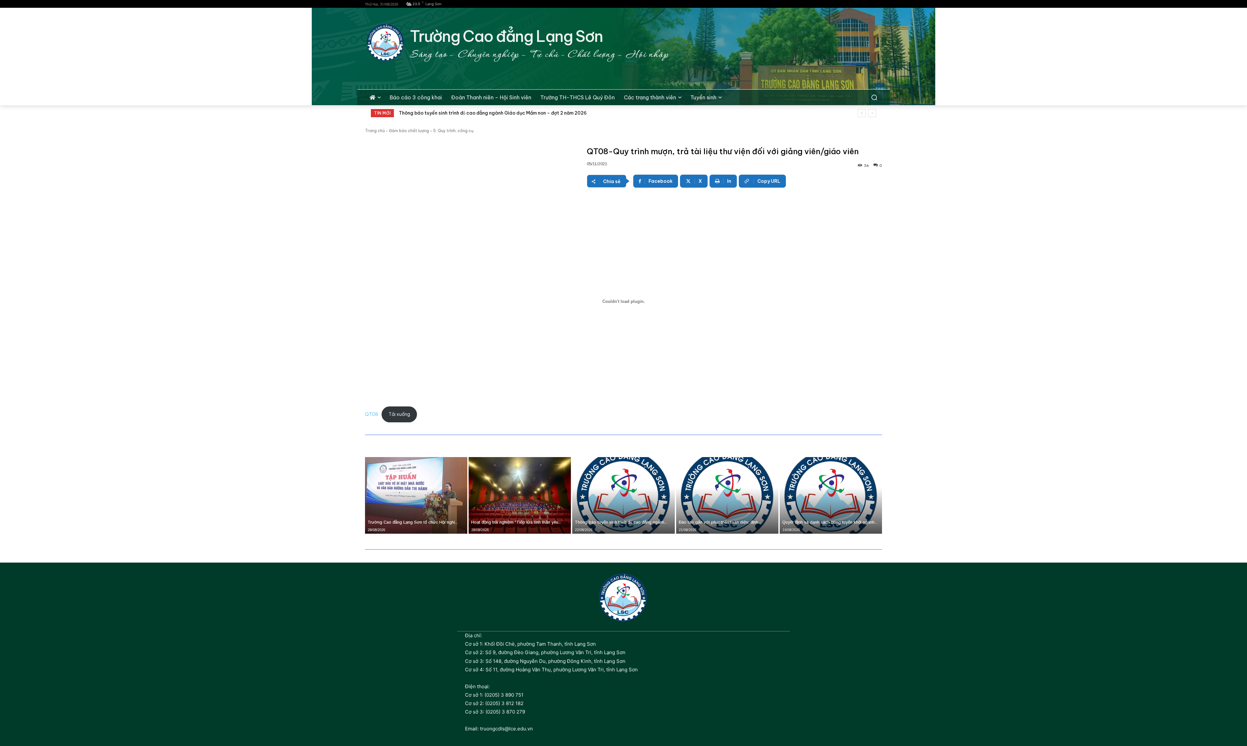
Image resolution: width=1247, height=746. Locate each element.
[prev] (862, 113)
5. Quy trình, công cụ (453, 130)
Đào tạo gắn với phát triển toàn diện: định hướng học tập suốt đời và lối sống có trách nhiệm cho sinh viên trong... (529, 113)
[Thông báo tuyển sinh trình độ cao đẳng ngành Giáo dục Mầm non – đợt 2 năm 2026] (623, 495)
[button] (874, 97)
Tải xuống (399, 414)
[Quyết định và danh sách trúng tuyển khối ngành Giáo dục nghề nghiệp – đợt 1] (831, 495)
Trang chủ (375, 130)
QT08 (371, 414)
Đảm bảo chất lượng (409, 130)
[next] (872, 113)
